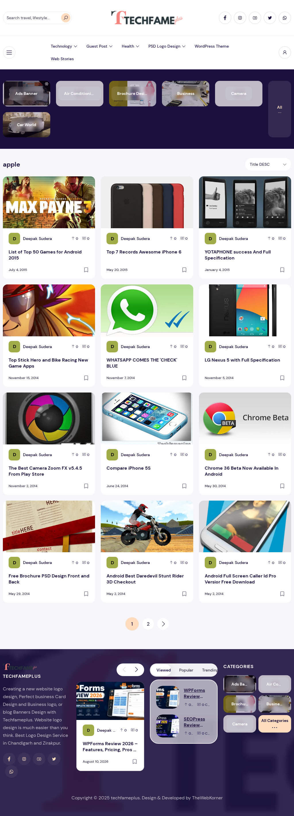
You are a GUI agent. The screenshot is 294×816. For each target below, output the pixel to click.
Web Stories (62, 58)
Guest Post (96, 46)
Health (128, 46)
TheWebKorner (207, 798)
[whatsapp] (284, 17)
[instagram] (240, 17)
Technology (61, 46)
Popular (186, 670)
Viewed (163, 670)
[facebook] (225, 17)
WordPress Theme (212, 46)
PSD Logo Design (164, 46)
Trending (209, 670)
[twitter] (270, 17)
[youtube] (255, 17)
